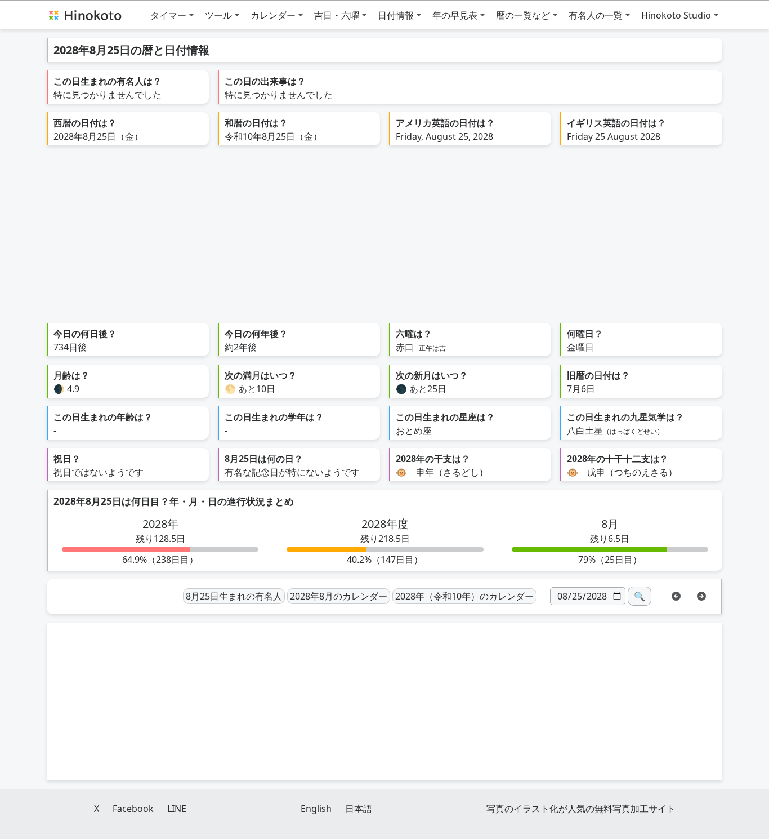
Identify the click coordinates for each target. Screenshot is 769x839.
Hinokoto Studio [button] (676, 15)
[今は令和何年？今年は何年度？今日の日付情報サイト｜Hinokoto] (84, 15)
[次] (701, 595)
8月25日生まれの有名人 (234, 596)
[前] (676, 595)
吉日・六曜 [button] (336, 15)
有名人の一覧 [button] (596, 15)
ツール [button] (218, 15)
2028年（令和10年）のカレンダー (464, 596)
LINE (176, 808)
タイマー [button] (168, 15)
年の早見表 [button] (454, 15)
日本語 (358, 808)
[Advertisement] (384, 238)
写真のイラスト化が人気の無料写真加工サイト (581, 808)
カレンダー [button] (273, 15)
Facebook (133, 808)
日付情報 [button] (396, 15)
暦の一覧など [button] (523, 15)
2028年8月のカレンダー (338, 596)
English (316, 808)
